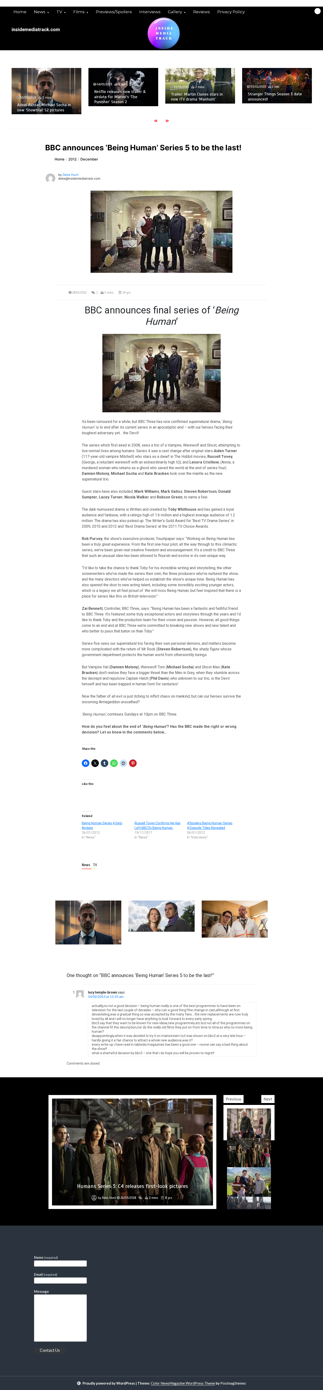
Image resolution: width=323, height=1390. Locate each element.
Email (45, 1274)
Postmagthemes (233, 1383)
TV (59, 11)
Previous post (78, 958)
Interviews (150, 11)
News (39, 11)
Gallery (175, 11)
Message (41, 1291)
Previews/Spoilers (114, 11)
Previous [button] (233, 1099)
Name (46, 1257)
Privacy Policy (231, 11)
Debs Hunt (71, 175)
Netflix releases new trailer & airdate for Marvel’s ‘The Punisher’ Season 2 (43, 96)
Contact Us (50, 1350)
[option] (47, 87)
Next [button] (268, 1099)
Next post (248, 958)
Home (19, 11)
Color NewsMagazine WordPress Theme (183, 1383)
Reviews (201, 11)
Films (79, 11)
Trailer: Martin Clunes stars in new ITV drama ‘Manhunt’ (120, 97)
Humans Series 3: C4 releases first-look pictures (132, 1186)
